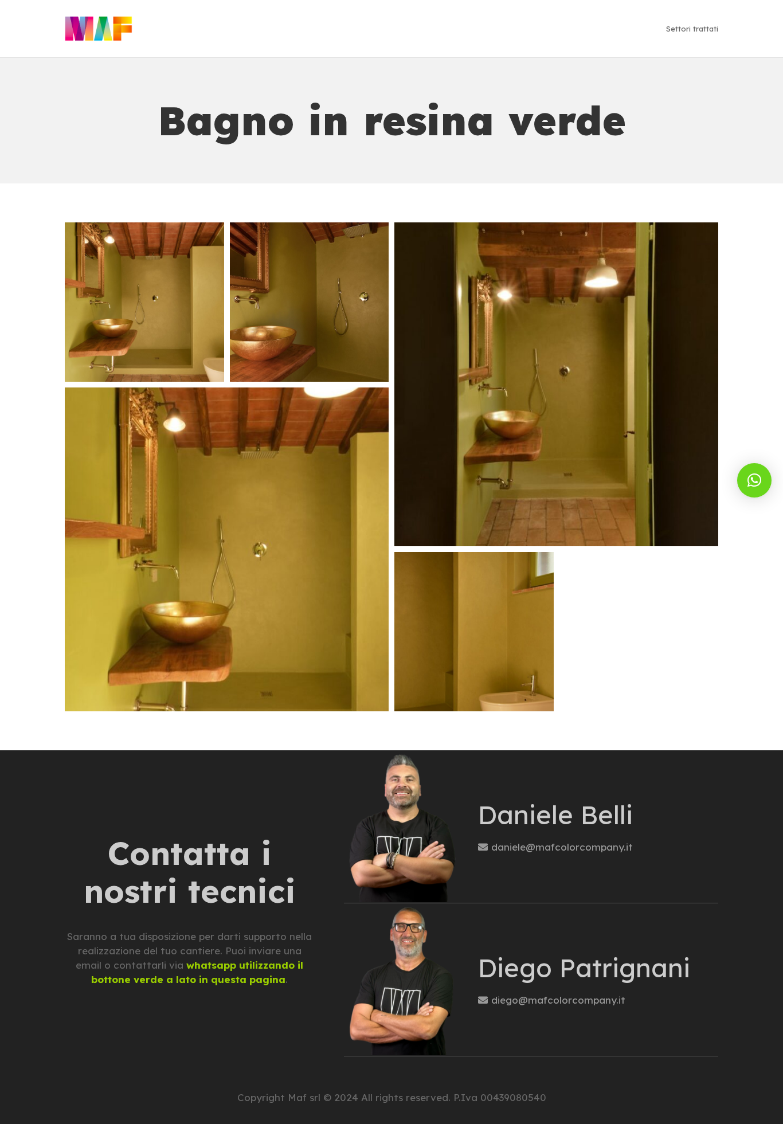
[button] (754, 480)
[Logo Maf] (98, 29)
